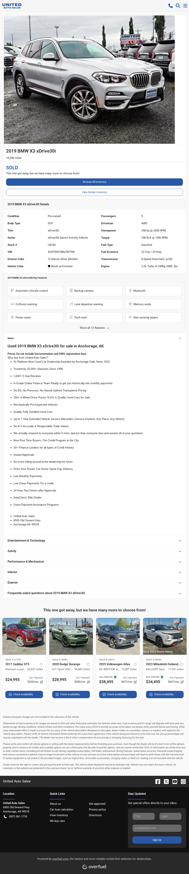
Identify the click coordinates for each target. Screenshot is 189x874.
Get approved (97, 803)
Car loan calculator (61, 809)
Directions (95, 815)
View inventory (59, 815)
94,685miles (82, 669)
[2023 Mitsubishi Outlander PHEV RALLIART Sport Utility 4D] (165, 636)
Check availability (23, 694)
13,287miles (129, 669)
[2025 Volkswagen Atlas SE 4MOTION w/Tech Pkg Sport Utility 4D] (118, 636)
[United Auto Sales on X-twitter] (165, 781)
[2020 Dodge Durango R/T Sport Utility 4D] (71, 636)
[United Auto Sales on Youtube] (173, 781)
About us (55, 803)
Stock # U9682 (60, 659)
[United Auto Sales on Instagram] (182, 781)
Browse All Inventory (94, 181)
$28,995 (59, 679)
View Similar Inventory (94, 192)
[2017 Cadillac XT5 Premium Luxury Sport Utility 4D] (24, 636)
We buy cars (57, 821)
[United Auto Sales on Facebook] (156, 781)
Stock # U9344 (153, 659)
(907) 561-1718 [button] (18, 816)
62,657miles (35, 669)
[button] (170, 5)
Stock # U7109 (13, 659)
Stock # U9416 (106, 659)
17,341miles (176, 669)
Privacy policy (97, 809)
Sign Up (157, 839)
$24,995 (12, 679)
